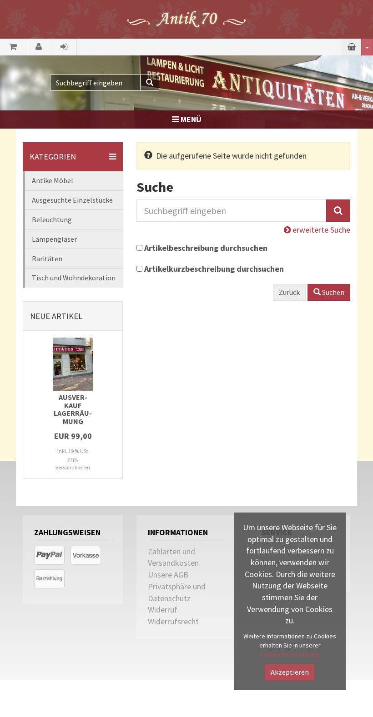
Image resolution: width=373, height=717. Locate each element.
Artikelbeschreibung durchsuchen (205, 248)
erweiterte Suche (320, 229)
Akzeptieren (290, 672)
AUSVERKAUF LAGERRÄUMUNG (73, 409)
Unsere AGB (168, 574)
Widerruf (162, 609)
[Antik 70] (186, 18)
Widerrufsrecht (173, 621)
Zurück (289, 292)
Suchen (332, 292)
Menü (190, 119)
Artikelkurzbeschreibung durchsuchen (214, 269)
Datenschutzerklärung (290, 654)
